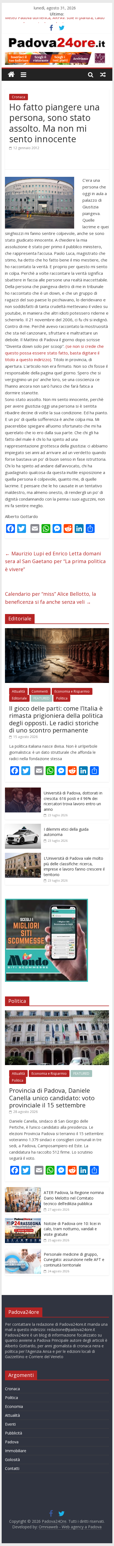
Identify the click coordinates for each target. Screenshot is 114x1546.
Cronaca (18, 97)
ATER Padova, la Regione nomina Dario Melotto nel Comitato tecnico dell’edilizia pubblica (74, 1198)
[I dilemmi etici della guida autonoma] (23, 826)
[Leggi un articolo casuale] (103, 74)
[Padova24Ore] (11, 75)
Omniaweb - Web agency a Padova (70, 1526)
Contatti (12, 1468)
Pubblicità (13, 1433)
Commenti (40, 691)
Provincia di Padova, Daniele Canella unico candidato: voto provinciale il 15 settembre (52, 1097)
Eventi (10, 1424)
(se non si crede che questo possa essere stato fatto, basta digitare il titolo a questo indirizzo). (54, 352)
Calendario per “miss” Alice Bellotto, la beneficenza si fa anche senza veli (50, 598)
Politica (62, 698)
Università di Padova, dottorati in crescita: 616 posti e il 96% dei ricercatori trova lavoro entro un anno (73, 801)
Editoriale (19, 698)
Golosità (12, 1459)
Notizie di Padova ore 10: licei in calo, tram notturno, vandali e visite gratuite (72, 1229)
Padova (12, 1441)
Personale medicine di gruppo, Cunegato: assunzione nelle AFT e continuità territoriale (74, 1260)
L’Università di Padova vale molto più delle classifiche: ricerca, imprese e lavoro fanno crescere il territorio (74, 866)
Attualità (18, 691)
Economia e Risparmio (72, 691)
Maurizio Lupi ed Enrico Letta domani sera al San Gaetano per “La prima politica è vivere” (55, 561)
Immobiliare (15, 1450)
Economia (14, 1406)
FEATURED (41, 698)
